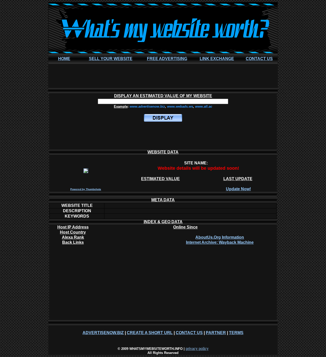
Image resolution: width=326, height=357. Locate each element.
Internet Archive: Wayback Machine (220, 242)
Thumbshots (93, 189)
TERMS (236, 333)
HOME (64, 58)
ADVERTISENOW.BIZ (103, 333)
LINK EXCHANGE (217, 58)
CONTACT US (259, 58)
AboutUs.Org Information (219, 237)
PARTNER (216, 333)
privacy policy (197, 348)
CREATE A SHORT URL (150, 333)
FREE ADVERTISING (167, 58)
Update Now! (238, 189)
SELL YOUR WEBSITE (110, 58)
